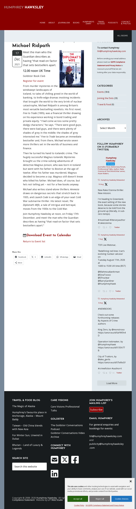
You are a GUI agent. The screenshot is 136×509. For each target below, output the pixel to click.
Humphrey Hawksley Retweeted (113, 180)
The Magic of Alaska (23, 406)
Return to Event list (34, 241)
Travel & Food (104, 104)
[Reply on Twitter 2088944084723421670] (99, 228)
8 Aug (100, 303)
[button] (130, 481)
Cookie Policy (79, 505)
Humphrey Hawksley (46, 497)
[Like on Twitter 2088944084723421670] (111, 228)
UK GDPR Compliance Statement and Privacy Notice (105, 505)
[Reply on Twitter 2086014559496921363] (99, 373)
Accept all (77, 498)
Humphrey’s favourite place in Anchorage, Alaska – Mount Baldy (29, 416)
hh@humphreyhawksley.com (111, 51)
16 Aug (101, 184)
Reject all (100, 498)
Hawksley (24, 7)
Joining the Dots (105, 98)
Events (100, 91)
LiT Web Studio (55, 499)
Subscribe (96, 409)
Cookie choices (121, 498)
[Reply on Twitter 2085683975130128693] (99, 291)
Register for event (33, 80)
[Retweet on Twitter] (99, 180)
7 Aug (100, 239)
